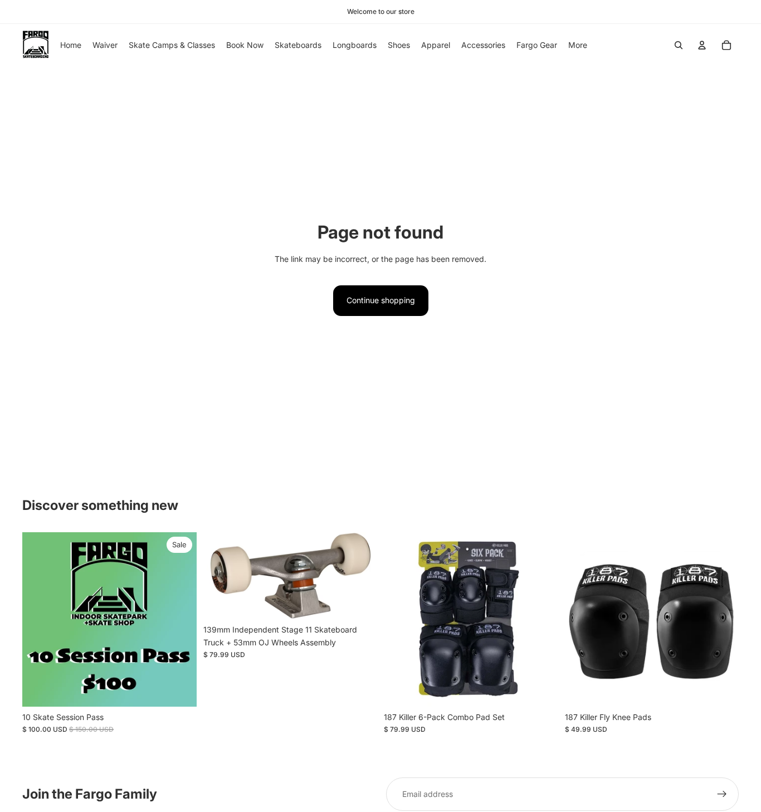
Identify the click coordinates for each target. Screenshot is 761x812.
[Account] (702, 45)
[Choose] (541, 689)
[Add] (179, 689)
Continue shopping (381, 300)
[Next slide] (360, 575)
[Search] (678, 45)
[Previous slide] (220, 575)
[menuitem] (578, 45)
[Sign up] (722, 794)
